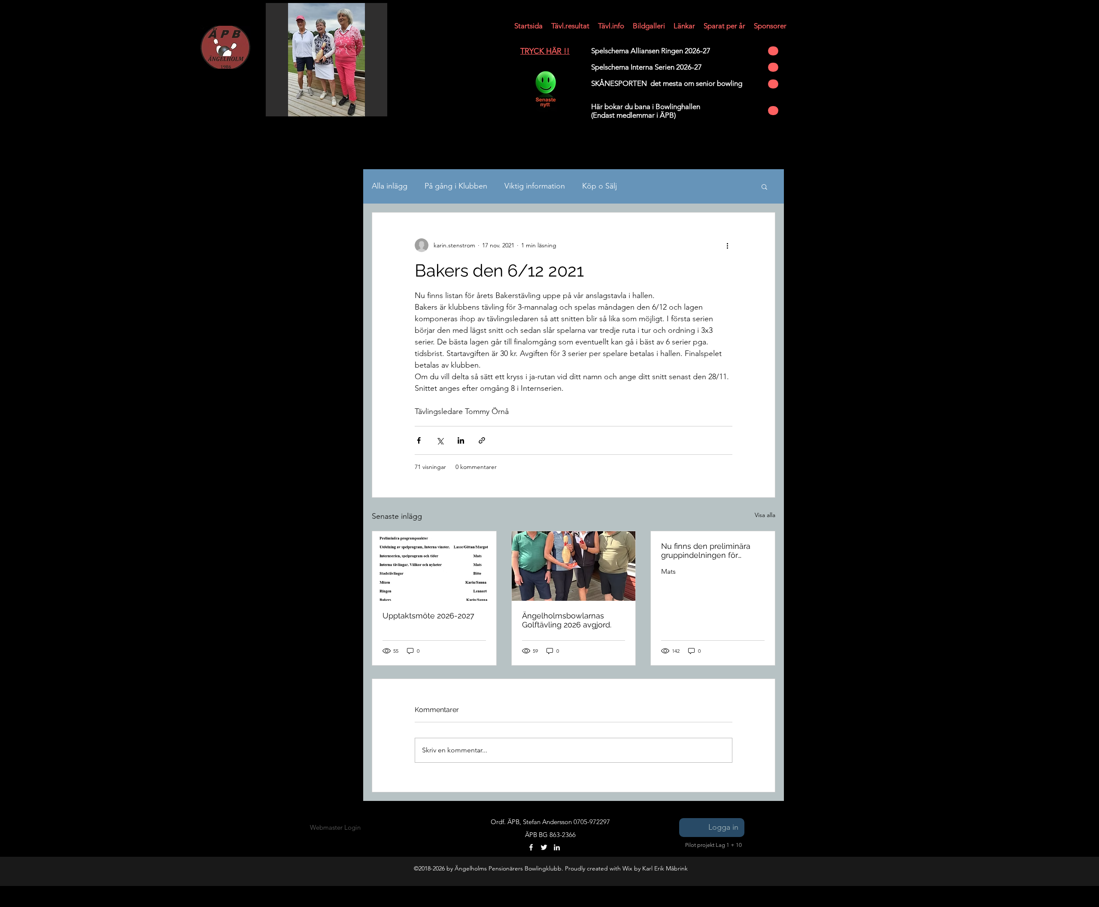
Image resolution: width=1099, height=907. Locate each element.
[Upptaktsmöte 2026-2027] (434, 566)
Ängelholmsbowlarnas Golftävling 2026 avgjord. (566, 620)
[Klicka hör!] (545, 89)
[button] (528, 26)
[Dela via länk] (482, 440)
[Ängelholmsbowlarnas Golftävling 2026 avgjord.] (574, 566)
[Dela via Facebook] (419, 440)
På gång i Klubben (456, 186)
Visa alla (765, 515)
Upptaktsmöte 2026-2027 (428, 615)
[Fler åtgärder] (727, 245)
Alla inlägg (389, 186)
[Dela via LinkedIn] (461, 440)
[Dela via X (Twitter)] (440, 440)
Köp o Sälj (599, 186)
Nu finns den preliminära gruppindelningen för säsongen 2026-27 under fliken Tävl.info (706, 551)
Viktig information (534, 186)
